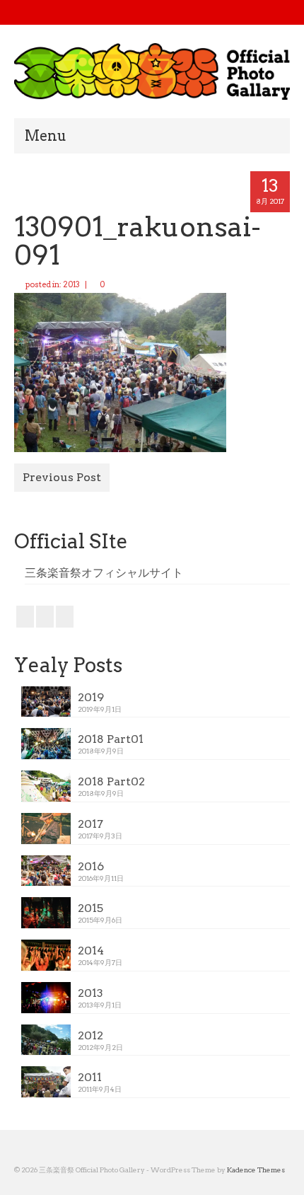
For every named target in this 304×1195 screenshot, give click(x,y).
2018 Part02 (111, 781)
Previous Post (62, 477)
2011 (90, 1077)
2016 (91, 866)
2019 (91, 697)
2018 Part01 (111, 739)
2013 (71, 284)
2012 (90, 1035)
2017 (90, 824)
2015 (90, 908)
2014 (91, 950)
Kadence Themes (256, 1169)
